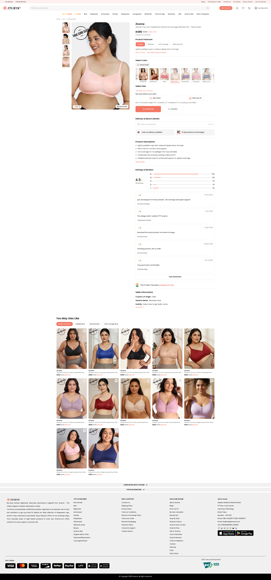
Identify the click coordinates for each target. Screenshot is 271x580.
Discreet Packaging (129, 522)
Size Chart (157, 98)
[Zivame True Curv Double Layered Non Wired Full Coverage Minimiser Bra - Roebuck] (167, 348)
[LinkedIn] (235, 527)
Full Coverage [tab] (163, 44)
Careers (173, 544)
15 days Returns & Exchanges (193, 132)
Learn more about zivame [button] (134, 485)
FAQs (171, 550)
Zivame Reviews (175, 537)
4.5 (77, 107)
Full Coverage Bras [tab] (111, 324)
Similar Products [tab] (64, 324)
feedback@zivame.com (231, 522)
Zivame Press (174, 528)
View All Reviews (175, 277)
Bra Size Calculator (176, 512)
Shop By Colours (176, 522)
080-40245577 (228, 518)
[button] (208, 8)
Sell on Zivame (248, 2)
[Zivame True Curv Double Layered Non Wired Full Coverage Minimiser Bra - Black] (135, 348)
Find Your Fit (196, 98)
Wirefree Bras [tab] (95, 324)
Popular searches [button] (134, 490)
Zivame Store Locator (178, 525)
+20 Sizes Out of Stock (144, 91)
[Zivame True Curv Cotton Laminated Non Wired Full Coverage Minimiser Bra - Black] (72, 348)
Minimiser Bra (72, 19)
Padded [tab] (140, 44)
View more (140, 162)
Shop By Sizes (175, 518)
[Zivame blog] (230, 527)
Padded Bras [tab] (80, 324)
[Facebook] (219, 528)
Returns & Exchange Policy (131, 515)
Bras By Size (174, 515)
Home (58, 19)
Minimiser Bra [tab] (178, 44)
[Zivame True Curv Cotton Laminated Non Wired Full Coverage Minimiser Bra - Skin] (135, 398)
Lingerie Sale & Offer (81, 534)
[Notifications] (237, 8)
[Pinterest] (227, 527)
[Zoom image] (101, 66)
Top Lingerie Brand (80, 541)
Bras (75, 506)
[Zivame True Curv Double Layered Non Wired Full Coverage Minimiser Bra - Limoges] (103, 348)
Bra (64, 19)
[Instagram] (224, 527)
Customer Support (128, 528)
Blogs (203, 2)
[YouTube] (233, 527)
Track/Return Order (214, 2)
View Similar (123, 106)
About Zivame (175, 502)
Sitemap (173, 547)
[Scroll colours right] (212, 75)
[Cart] (249, 8)
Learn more (140, 52)
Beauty (76, 528)
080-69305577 (240, 518)
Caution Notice (127, 531)
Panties (76, 515)
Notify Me (150, 109)
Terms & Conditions (129, 512)
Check (210, 124)
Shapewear (78, 518)
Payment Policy (127, 525)
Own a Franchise (260, 2)
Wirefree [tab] (151, 44)
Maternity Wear (79, 525)
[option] (66, 27)
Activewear (78, 512)
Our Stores (236, 2)
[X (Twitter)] (221, 527)
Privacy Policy (127, 509)
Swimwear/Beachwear (82, 537)
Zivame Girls (78, 531)
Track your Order (128, 518)
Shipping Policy (127, 506)
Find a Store (174, 553)
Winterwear (78, 522)
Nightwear (77, 509)
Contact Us (227, 2)
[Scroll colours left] (138, 75)
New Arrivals (78, 502)
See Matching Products (157, 52)
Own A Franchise (176, 534)
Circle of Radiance (176, 541)
